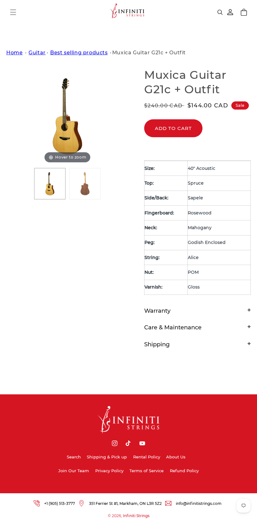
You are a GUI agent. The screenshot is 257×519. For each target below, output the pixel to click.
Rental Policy (146, 456)
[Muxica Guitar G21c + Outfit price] (85, 183)
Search (74, 456)
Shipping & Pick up (107, 456)
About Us (176, 456)
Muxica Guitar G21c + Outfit (149, 53)
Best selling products (79, 53)
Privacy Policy (109, 470)
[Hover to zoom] (67, 116)
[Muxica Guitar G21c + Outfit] (50, 183)
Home (14, 53)
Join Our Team (73, 470)
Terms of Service (146, 470)
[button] (13, 12)
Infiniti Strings (136, 515)
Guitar (37, 53)
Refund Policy (184, 470)
